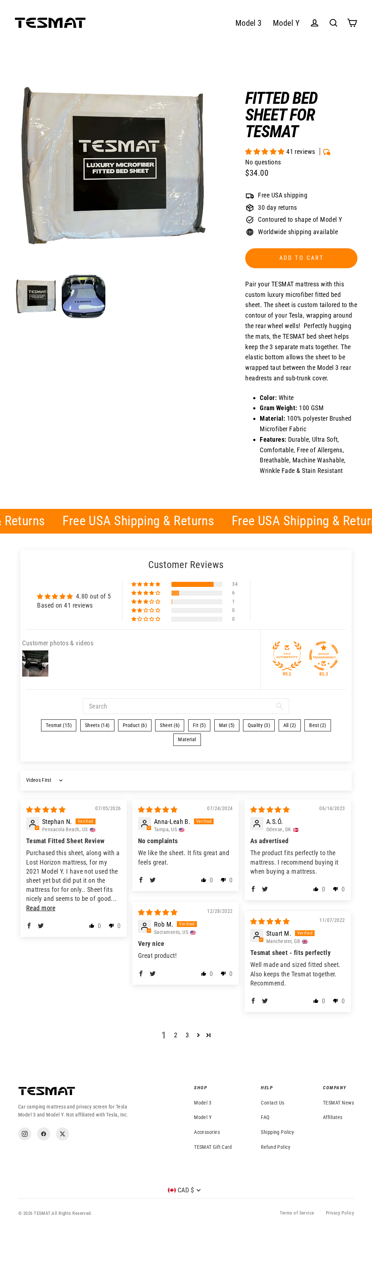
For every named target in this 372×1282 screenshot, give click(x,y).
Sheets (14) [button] (97, 725)
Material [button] (187, 739)
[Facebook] (43, 1133)
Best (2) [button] (317, 725)
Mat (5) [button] (227, 725)
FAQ (265, 1117)
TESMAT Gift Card (213, 1147)
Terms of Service (297, 1213)
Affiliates (333, 1117)
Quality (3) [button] (259, 725)
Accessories (207, 1132)
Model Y (286, 23)
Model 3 (248, 23)
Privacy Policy (340, 1213)
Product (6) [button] (135, 725)
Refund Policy (275, 1147)
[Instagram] (24, 1133)
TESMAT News (338, 1103)
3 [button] (187, 1035)
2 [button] (175, 1035)
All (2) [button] (289, 725)
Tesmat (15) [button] (59, 725)
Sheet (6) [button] (169, 725)
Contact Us (272, 1103)
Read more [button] (40, 908)
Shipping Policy (277, 1132)
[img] (45, 809)
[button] (265, 151)
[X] (62, 1133)
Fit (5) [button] (199, 725)
